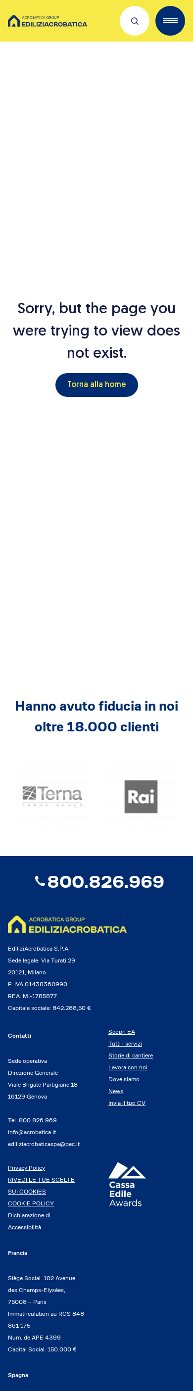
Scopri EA (121, 1031)
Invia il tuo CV (126, 1102)
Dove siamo (124, 1079)
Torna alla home (96, 385)
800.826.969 (105, 881)
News (115, 1091)
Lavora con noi (127, 1067)
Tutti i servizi (125, 1043)
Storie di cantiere (130, 1055)
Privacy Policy (26, 1167)
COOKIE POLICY (31, 1203)
